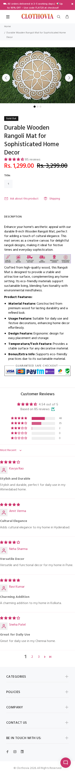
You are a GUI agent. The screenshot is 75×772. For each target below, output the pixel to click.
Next (69, 78)
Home (7, 26)
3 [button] (39, 656)
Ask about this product (24, 198)
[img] (10, 462)
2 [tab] (37, 107)
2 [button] (32, 656)
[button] (14, 159)
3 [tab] (40, 107)
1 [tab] (35, 107)
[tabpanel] (37, 75)
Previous (6, 78)
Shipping (54, 198)
